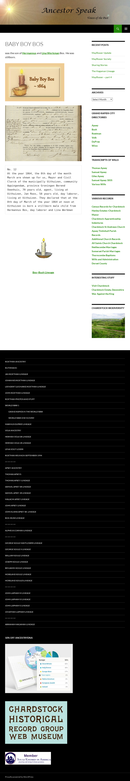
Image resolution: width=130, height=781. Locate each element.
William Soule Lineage (17, 555)
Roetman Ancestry (15, 361)
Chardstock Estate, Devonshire (108, 289)
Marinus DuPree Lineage (18, 424)
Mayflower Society (101, 58)
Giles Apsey (98, 176)
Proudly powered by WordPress (19, 777)
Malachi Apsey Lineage (17, 499)
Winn (95, 145)
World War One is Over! (21, 418)
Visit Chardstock (100, 285)
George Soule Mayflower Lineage (23, 543)
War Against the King (103, 293)
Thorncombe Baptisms (103, 255)
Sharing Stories (99, 65)
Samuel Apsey (99, 172)
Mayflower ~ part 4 (102, 77)
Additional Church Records (106, 239)
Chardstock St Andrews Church (108, 226)
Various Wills (99, 184)
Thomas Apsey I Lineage (17, 480)
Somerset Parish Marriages (106, 251)
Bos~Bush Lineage (15, 518)
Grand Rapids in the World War (25, 411)
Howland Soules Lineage (18, 580)
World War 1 (12, 405)
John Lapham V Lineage (17, 605)
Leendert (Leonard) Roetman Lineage (25, 386)
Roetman (97, 133)
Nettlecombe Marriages (104, 247)
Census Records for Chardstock (108, 206)
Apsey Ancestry (13, 468)
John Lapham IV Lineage (17, 599)
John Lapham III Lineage (17, 593)
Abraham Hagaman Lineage (20, 624)
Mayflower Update (101, 52)
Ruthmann (11, 368)
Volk (94, 137)
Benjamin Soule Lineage (18, 568)
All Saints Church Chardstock (107, 243)
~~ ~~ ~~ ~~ (10, 461)
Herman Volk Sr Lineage (18, 436)
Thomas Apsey (99, 168)
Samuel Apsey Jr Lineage (18, 493)
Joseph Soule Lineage (16, 562)
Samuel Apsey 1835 (102, 180)
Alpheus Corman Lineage (18, 530)
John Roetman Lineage (17, 393)
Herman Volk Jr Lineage (18, 443)
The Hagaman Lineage (103, 71)
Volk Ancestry (13, 430)
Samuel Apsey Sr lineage (18, 486)
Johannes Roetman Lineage (20, 380)
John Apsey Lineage (15, 505)
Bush (94, 129)
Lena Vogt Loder (14, 449)
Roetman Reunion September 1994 (23, 455)
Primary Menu (126, 29)
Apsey (95, 125)
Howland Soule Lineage (18, 574)
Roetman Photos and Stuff (20, 399)
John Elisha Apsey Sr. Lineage (20, 511)
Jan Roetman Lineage (16, 374)
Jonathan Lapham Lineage (19, 612)
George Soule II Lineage (18, 549)
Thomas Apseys (13, 474)
